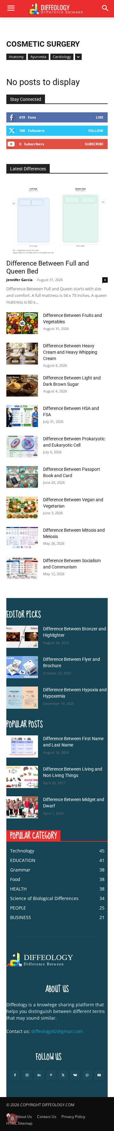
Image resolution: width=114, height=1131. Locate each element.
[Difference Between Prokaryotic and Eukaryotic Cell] (22, 446)
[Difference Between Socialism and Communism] (22, 568)
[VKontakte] (75, 1075)
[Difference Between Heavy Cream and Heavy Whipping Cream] (22, 354)
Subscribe (94, 143)
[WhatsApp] (87, 1075)
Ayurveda (38, 56)
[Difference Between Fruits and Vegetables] (22, 323)
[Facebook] (14, 1075)
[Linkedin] (39, 1075)
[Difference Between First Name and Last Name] (22, 746)
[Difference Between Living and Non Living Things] (22, 777)
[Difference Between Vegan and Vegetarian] (22, 507)
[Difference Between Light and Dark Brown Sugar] (22, 386)
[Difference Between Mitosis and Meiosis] (22, 538)
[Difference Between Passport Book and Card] (22, 477)
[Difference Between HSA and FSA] (22, 416)
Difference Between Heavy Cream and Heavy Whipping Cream (70, 352)
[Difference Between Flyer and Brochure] (22, 667)
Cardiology (62, 56)
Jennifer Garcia (19, 279)
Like (99, 117)
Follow (95, 130)
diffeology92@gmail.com (57, 1031)
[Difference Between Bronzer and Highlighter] (22, 637)
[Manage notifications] (12, 1119)
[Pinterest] (51, 1075)
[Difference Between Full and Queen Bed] (57, 218)
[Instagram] (26, 1075)
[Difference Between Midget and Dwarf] (22, 807)
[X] (63, 1075)
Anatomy (16, 56)
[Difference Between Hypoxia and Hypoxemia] (22, 698)
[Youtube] (99, 1075)
